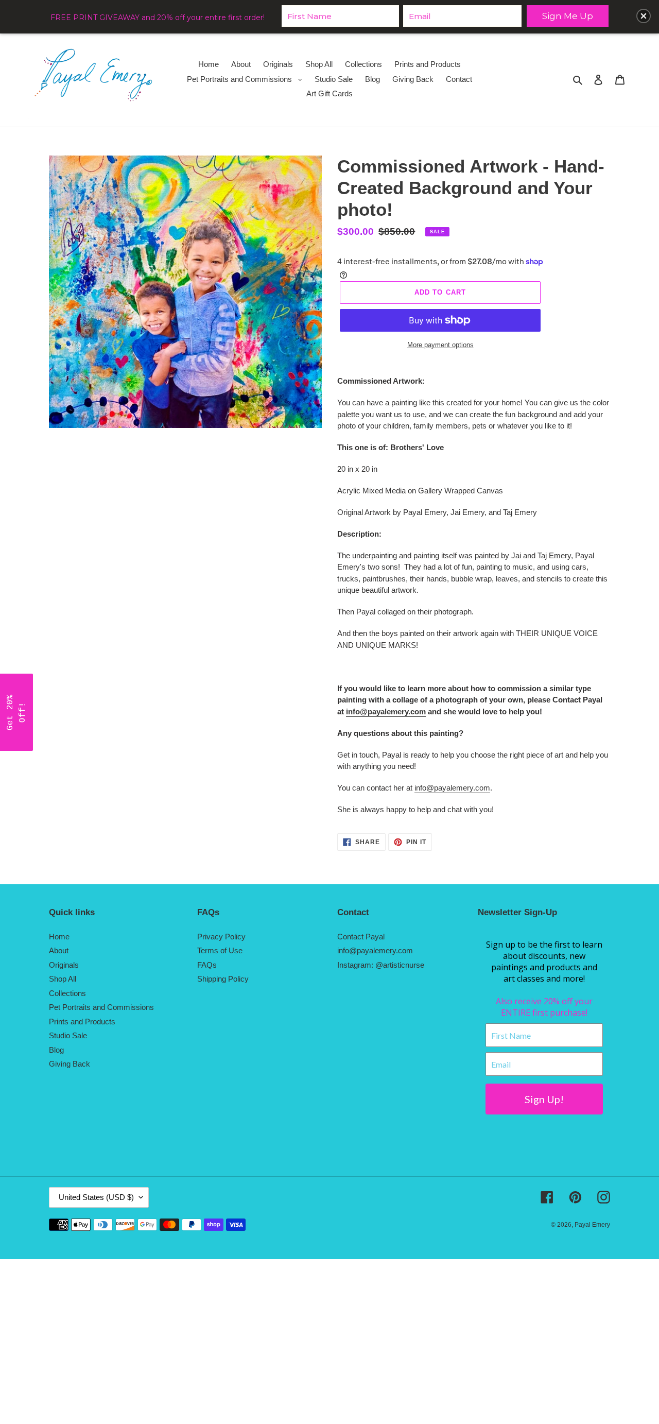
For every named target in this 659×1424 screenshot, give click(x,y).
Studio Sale (68, 1035)
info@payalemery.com (386, 711)
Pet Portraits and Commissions (101, 1007)
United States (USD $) (96, 1197)
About (58, 950)
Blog (56, 1049)
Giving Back (69, 1063)
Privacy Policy (221, 936)
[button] (16, 712)
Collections (67, 993)
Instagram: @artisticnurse (380, 964)
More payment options (440, 345)
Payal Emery (592, 1224)
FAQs (207, 964)
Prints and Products (82, 1021)
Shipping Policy (223, 978)
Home (59, 936)
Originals (64, 964)
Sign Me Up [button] (567, 16)
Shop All (62, 978)
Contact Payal (361, 936)
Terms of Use (219, 950)
